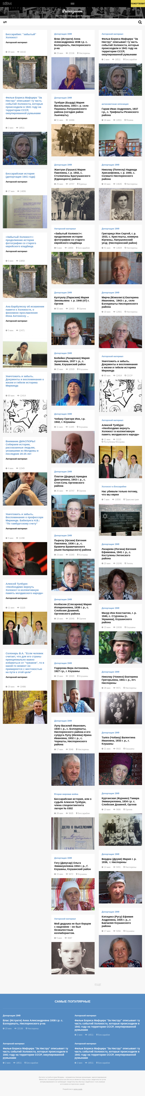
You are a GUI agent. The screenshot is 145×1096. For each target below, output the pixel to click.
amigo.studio (78, 1089)
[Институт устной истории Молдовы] (7, 3)
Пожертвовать (138, 4)
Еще (98, 984)
